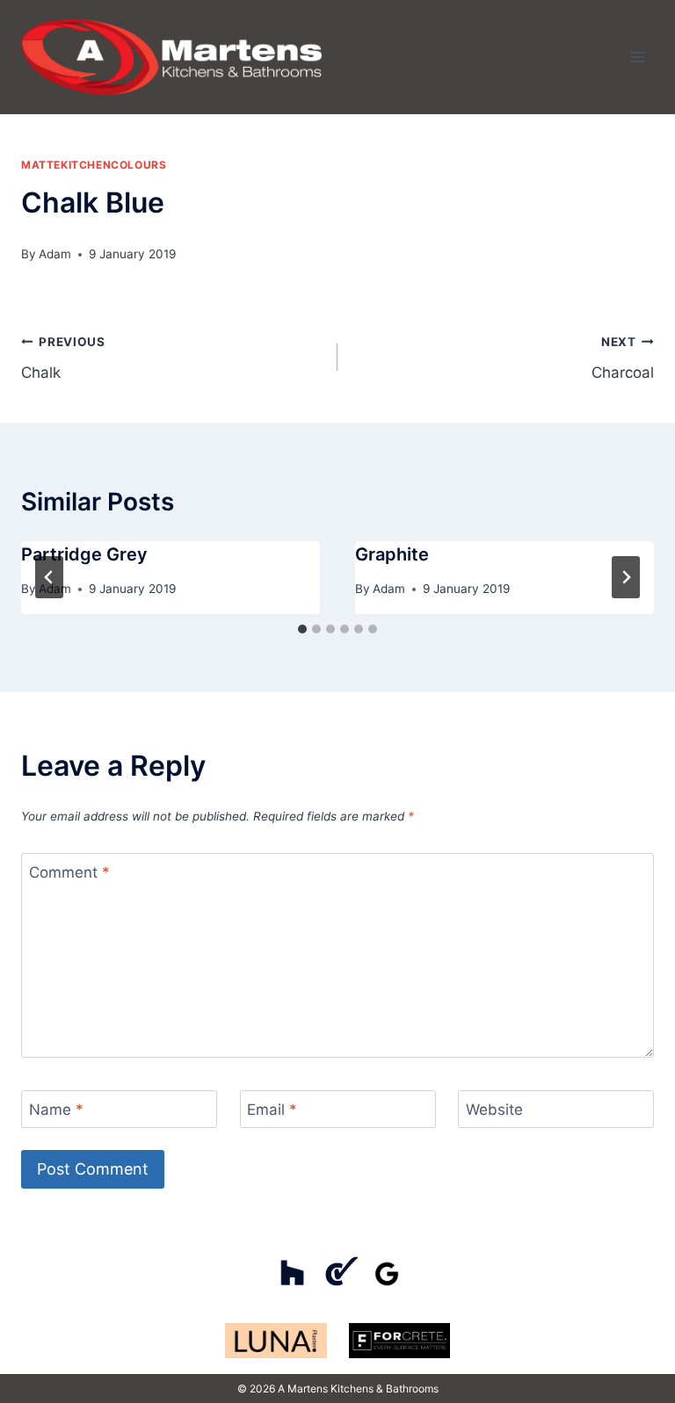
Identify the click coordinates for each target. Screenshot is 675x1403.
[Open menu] (637, 56)
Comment (69, 872)
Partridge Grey (84, 554)
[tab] (302, 629)
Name (56, 1109)
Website (494, 1109)
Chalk (63, 358)
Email (272, 1109)
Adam (55, 254)
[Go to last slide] (49, 577)
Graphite (392, 554)
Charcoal (623, 358)
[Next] (626, 577)
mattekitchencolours (93, 164)
